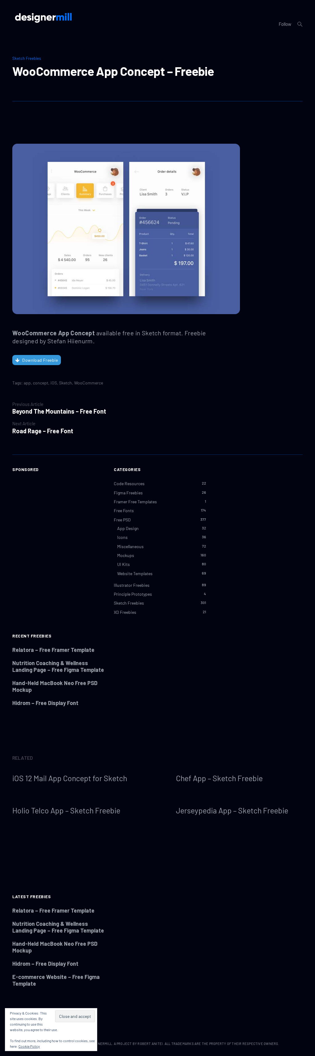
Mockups (125, 555)
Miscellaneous (130, 546)
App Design (128, 528)
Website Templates (135, 573)
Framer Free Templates (135, 501)
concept (40, 382)
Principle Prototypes (133, 594)
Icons (122, 537)
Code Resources (129, 483)
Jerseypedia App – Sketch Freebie (232, 810)
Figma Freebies (128, 492)
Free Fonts (124, 510)
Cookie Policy (29, 1046)
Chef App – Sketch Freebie (219, 778)
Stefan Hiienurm (70, 341)
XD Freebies (125, 612)
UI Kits (123, 564)
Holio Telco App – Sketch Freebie (66, 810)
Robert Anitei (150, 1044)
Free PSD (122, 519)
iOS (53, 382)
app (27, 382)
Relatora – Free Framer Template (53, 649)
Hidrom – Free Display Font (45, 702)
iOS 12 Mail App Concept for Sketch (69, 778)
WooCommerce (88, 382)
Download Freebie (40, 360)
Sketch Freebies (26, 58)
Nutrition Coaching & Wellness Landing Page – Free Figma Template (58, 666)
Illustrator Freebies (132, 585)
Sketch (65, 382)
